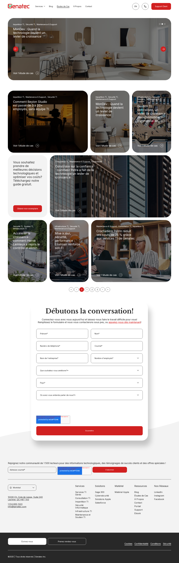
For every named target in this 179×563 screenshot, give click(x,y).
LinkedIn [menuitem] (158, 492)
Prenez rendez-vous (67, 541)
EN (135, 6)
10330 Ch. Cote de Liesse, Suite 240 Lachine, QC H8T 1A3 (25, 498)
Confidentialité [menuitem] (141, 543)
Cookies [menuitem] (128, 543)
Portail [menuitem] (137, 506)
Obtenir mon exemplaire (27, 208)
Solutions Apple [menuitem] (103, 499)
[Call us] (145, 6)
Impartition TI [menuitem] (81, 501)
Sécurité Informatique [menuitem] (81, 506)
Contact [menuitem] (138, 503)
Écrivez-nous (27, 541)
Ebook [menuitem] (137, 513)
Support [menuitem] (138, 510)
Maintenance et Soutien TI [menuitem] (82, 516)
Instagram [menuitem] (159, 495)
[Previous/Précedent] (76, 289)
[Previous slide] (15, 49)
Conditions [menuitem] (155, 543)
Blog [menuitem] (136, 492)
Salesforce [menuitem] (100, 503)
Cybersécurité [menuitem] (102, 495)
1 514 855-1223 (15, 504)
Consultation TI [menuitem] (82, 498)
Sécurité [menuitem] (167, 543)
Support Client (161, 6)
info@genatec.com (17, 506)
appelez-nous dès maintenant (125, 322)
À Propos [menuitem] (139, 499)
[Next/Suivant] (102, 289)
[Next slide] (163, 49)
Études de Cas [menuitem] (141, 495)
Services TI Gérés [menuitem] (80, 493)
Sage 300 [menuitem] (99, 492)
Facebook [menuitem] (159, 499)
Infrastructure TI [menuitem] (83, 511)
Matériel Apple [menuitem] (122, 492)
